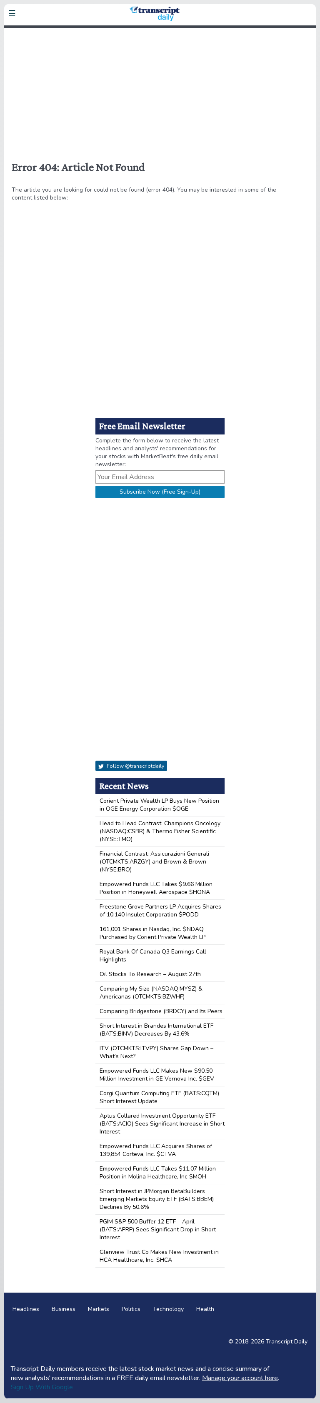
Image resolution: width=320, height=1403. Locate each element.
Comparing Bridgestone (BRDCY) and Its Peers (161, 1011)
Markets (98, 1309)
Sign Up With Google (42, 1387)
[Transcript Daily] (64, 33)
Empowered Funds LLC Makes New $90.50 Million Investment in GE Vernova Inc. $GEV (157, 1075)
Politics (131, 1309)
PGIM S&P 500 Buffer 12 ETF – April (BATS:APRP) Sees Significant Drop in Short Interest (158, 1229)
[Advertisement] (160, 91)
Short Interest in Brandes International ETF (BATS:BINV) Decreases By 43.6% (156, 1030)
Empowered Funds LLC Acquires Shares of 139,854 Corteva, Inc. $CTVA (156, 1150)
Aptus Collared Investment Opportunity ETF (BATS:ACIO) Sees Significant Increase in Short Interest (162, 1124)
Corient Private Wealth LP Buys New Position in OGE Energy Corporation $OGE (159, 805)
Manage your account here (240, 1378)
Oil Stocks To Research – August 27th (150, 974)
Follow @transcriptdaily (134, 766)
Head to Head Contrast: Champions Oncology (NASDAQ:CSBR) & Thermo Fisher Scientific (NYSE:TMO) (160, 831)
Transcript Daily (287, 1342)
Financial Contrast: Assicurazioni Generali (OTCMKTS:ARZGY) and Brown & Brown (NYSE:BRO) (154, 862)
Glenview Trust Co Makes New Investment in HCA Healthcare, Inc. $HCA (159, 1256)
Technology (168, 1309)
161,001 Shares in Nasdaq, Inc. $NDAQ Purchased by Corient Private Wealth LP (152, 933)
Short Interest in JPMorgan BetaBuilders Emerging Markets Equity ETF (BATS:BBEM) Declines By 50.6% (157, 1199)
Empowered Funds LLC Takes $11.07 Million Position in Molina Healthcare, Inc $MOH (158, 1173)
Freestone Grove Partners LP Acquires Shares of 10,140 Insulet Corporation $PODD (160, 911)
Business (63, 1309)
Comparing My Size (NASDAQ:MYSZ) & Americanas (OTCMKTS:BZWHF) (151, 993)
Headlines (25, 1309)
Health (205, 1309)
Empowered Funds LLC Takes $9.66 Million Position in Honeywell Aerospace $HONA (156, 888)
